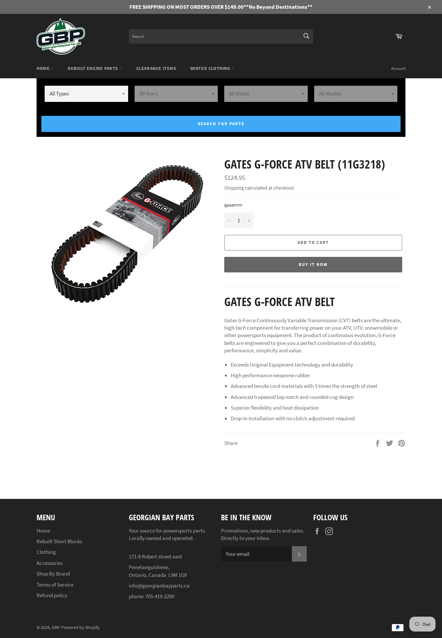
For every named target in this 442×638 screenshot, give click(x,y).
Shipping (234, 187)
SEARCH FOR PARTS (221, 123)
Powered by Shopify (80, 627)
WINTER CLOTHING (211, 68)
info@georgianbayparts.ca (159, 585)
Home (44, 68)
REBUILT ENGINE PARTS (93, 68)
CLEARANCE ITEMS (156, 68)
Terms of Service (55, 584)
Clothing (46, 552)
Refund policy (52, 595)
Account (398, 68)
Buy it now (313, 264)
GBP (55, 627)
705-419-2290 (159, 596)
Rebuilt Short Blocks (59, 541)
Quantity (233, 205)
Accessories (50, 562)
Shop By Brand (53, 573)
